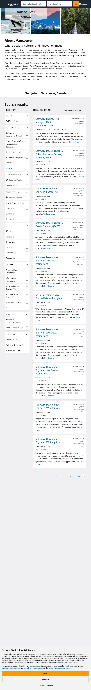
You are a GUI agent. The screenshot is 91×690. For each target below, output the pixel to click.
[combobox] (33, 3)
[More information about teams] (12, 264)
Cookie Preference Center (67, 662)
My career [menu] (83, 4)
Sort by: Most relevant (72, 111)
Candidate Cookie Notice (11, 668)
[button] (4, 4)
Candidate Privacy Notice (33, 668)
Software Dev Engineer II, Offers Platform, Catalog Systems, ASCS (49, 154)
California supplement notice (60, 668)
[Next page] (84, 476)
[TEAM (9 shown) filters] (27, 264)
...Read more (75, 142)
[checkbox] (17, 121)
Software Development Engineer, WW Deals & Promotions (47, 260)
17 (79, 476)
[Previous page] (56, 476)
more (8, 168)
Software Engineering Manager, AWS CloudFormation (47, 122)
